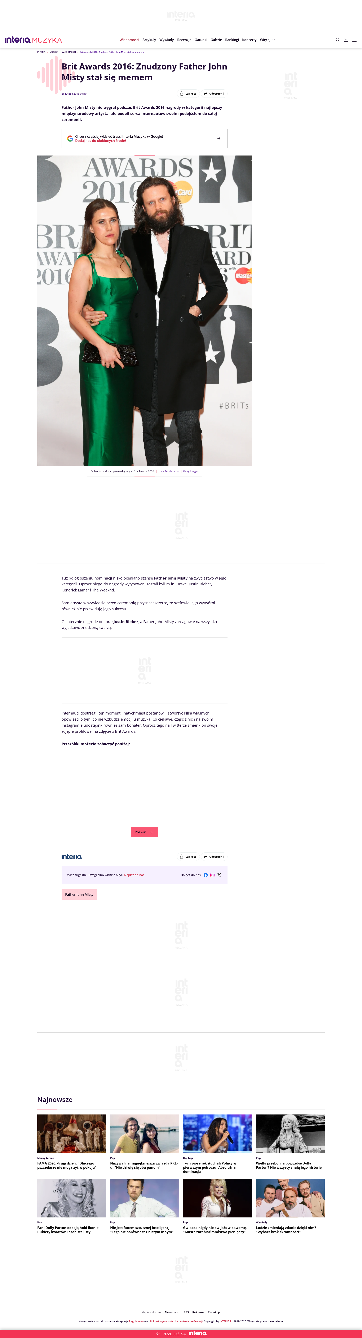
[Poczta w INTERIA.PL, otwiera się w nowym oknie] (346, 40)
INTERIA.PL (226, 1321)
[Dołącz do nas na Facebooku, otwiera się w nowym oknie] (205, 875)
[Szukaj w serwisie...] (338, 40)
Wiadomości (69, 51)
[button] (201, 40)
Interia (41, 51)
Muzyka (53, 51)
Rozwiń (140, 832)
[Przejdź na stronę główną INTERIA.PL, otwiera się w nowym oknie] (18, 39)
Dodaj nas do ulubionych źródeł (119, 141)
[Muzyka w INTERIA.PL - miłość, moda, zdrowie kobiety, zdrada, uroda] (47, 39)
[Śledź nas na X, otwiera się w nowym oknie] (219, 875)
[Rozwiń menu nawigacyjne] (354, 40)
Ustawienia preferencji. (189, 1321)
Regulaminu (136, 1321)
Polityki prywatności (162, 1321)
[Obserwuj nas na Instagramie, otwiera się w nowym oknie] (212, 875)
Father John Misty (79, 894)
